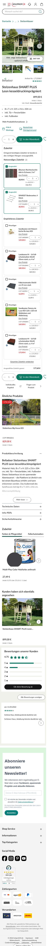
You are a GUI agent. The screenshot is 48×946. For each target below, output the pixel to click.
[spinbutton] (9, 139)
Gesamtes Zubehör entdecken (22, 362)
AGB (36, 938)
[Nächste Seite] (40, 69)
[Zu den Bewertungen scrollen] (37, 81)
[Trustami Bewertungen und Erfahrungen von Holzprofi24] (8, 874)
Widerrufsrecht (15, 940)
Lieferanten (25, 942)
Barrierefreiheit (36, 942)
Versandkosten (11, 926)
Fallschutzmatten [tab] (35, 534)
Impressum (29, 938)
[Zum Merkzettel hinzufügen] (45, 138)
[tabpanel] (23, 561)
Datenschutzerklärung (29, 940)
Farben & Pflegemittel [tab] (12, 534)
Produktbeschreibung (12, 454)
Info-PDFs (7, 513)
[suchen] (40, 12)
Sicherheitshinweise (12, 519)
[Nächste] (41, 534)
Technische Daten (10, 507)
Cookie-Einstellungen (12, 942)
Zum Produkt (23, 175)
